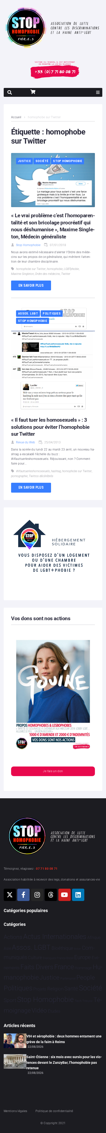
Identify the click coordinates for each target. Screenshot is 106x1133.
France (64, 967)
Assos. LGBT (28, 313)
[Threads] (51, 895)
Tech (78, 1001)
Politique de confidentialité (54, 1111)
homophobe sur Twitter (31, 269)
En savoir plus (31, 285)
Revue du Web (25, 442)
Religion (55, 989)
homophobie (55, 269)
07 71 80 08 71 (46, 868)
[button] (97, 92)
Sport (10, 1000)
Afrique (94, 937)
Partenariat (68, 978)
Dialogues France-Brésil (58, 958)
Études (54, 1011)
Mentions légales (15, 1111)
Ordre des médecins (47, 274)
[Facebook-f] (23, 895)
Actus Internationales (54, 937)
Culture (35, 957)
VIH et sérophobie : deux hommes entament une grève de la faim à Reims (64, 1039)
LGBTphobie (71, 269)
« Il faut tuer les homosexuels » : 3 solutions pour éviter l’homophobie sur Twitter (50, 427)
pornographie (19, 476)
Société (41, 161)
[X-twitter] (10, 895)
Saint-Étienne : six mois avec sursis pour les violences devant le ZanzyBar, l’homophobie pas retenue (64, 1062)
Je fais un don (53, 771)
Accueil (16, 117)
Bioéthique (62, 948)
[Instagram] (37, 895)
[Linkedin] (78, 895)
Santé (71, 988)
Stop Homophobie (67, 161)
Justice (24, 161)
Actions (13, 937)
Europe (82, 957)
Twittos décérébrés (41, 476)
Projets (39, 989)
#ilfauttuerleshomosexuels (33, 471)
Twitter (65, 274)
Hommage (83, 968)
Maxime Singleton (22, 274)
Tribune (87, 1001)
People (85, 977)
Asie (7, 948)
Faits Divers (36, 967)
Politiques (52, 313)
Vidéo (39, 1010)
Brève (77, 948)
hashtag (56, 471)
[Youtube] (64, 895)
